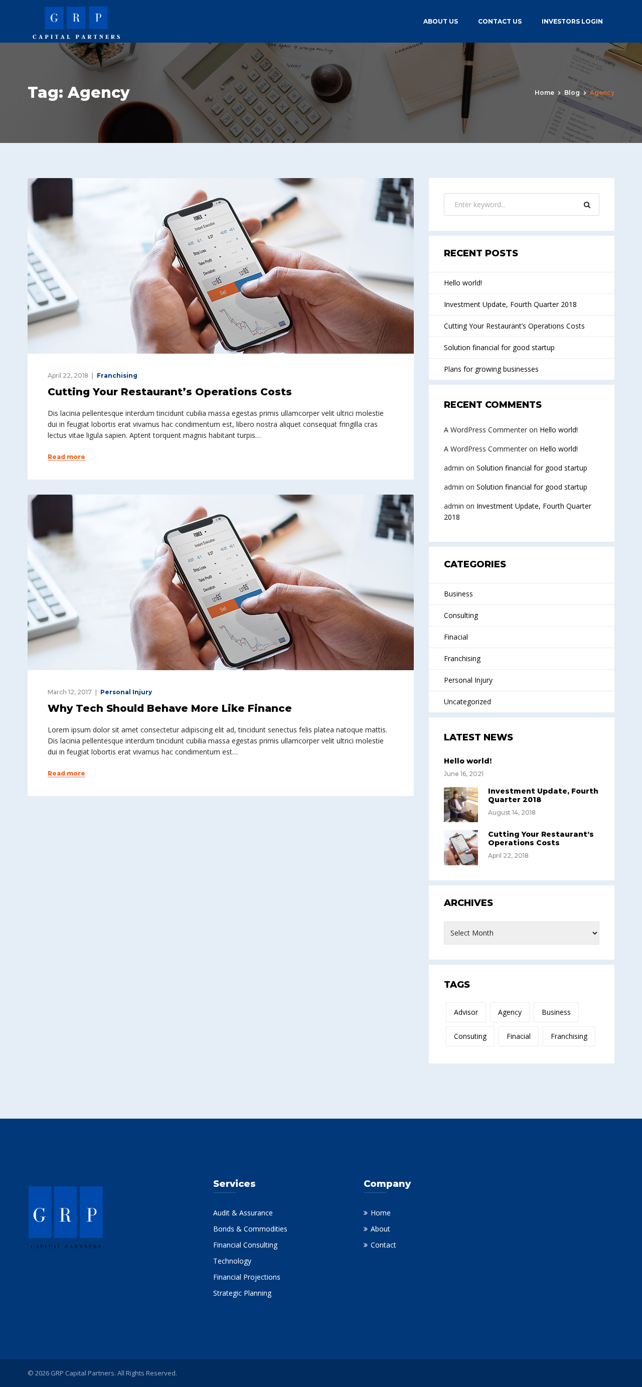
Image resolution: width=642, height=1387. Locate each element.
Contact (383, 1245)
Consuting (470, 1036)
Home (544, 92)
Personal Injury (126, 692)
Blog (572, 92)
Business (458, 593)
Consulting (461, 615)
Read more (66, 456)
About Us (440, 21)
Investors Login (572, 21)
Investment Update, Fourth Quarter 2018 (510, 304)
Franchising (117, 375)
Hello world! (463, 282)
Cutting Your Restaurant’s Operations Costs (170, 392)
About (380, 1229)
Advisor (466, 1012)
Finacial (456, 637)
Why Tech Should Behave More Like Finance (170, 708)
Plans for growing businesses (491, 369)
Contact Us (500, 21)
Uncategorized (467, 701)
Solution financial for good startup (499, 347)
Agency (510, 1012)
